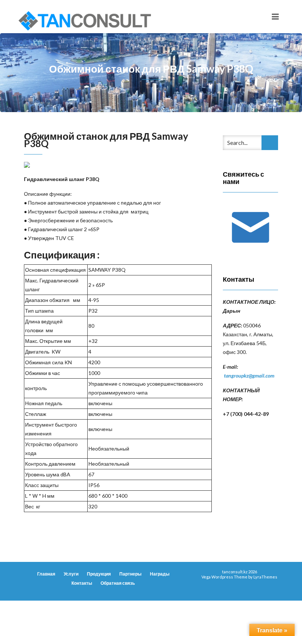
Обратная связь (118, 583)
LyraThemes (265, 576)
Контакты (81, 583)
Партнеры (130, 574)
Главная (46, 574)
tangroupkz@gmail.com (249, 375)
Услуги (71, 574)
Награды (159, 574)
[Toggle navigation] (275, 16)
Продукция (99, 574)
